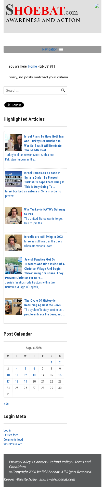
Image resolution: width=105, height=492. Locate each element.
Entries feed (11, 435)
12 (25, 375)
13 (34, 375)
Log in (7, 430)
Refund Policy (60, 461)
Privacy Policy (20, 461)
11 (16, 375)
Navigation (50, 49)
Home (32, 66)
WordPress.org (13, 444)
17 (8, 381)
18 (16, 381)
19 (25, 381)
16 (59, 375)
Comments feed (13, 439)
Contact (40, 461)
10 (8, 375)
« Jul (6, 403)
